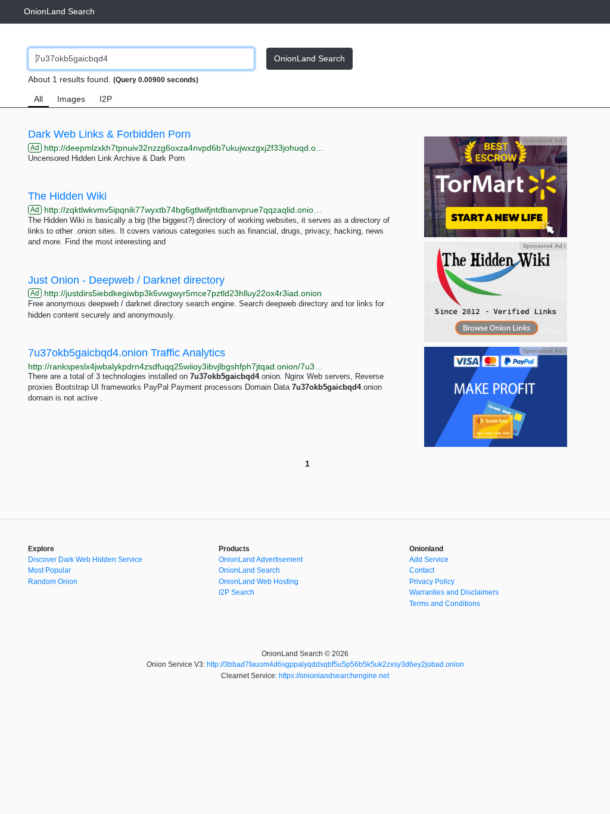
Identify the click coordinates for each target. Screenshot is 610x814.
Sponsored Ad (544, 141)
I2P (105, 99)
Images (71, 99)
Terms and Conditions (444, 603)
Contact (421, 570)
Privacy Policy (432, 581)
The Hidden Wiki (67, 196)
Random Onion (52, 581)
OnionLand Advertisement (261, 559)
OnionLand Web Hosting (258, 581)
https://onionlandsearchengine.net (334, 675)
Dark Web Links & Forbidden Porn (109, 134)
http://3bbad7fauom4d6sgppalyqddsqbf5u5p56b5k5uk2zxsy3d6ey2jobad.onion (335, 664)
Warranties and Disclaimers (454, 592)
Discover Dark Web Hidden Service (85, 559)
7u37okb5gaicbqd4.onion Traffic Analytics (126, 353)
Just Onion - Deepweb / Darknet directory (126, 280)
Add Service (429, 559)
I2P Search (236, 592)
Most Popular (49, 570)
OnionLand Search (59, 11)
